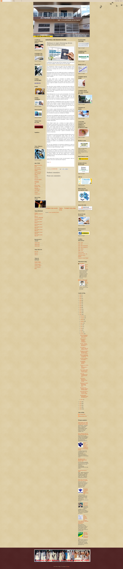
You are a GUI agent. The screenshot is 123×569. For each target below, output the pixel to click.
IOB (35, 183)
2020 (81, 305)
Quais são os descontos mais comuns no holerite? (83, 480)
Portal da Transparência (37, 189)
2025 (81, 296)
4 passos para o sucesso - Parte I (38, 262)
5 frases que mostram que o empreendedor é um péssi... (84, 367)
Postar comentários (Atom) (54, 212)
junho (81, 326)
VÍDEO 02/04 (37, 244)
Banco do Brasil (37, 167)
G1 (50, 162)
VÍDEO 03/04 (37, 246)
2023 (81, 300)
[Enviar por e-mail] (62, 169)
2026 (81, 295)
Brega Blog (82, 263)
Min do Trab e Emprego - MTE (37, 186)
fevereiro (82, 333)
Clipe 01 (36, 253)
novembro (82, 317)
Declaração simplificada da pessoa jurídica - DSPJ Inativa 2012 (85, 491)
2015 (81, 314)
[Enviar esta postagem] (60, 168)
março (81, 331)
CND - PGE (80, 244)
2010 (81, 408)
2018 (81, 309)
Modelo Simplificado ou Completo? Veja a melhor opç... (84, 355)
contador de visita (38, 124)
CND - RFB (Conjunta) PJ (83, 247)
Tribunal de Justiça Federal (83, 258)
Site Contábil (37, 190)
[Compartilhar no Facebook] (66, 169)
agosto (81, 323)
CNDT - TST (80, 250)
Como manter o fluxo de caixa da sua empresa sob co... (84, 370)
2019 (81, 307)
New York (36, 251)
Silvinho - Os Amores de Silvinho (86, 266)
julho (81, 324)
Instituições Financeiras (37, 182)
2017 (81, 311)
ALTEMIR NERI (82, 414)
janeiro (81, 399)
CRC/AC (36, 176)
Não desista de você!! (86, 282)
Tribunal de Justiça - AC (82, 253)
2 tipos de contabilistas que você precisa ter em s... (83, 375)
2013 (81, 403)
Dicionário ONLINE (38, 179)
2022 (81, 302)
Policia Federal (81, 252)
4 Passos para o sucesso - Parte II (38, 265)
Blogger (68, 566)
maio (81, 328)
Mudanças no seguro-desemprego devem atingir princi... (84, 385)
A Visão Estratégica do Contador (84, 359)
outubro (81, 319)
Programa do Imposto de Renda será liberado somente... (84, 352)
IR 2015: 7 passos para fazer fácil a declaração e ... (83, 344)
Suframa (36, 192)
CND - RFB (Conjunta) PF (83, 245)
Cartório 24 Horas (38, 172)
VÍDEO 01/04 (37, 242)
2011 (81, 407)
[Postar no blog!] (63, 169)
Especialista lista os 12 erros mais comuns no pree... (84, 392)
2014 (81, 401)
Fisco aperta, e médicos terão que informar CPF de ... (84, 348)
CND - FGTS (80, 242)
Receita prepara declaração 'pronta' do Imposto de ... (84, 396)
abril (81, 330)
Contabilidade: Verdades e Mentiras (82, 362)
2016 (81, 312)
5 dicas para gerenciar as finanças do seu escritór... (83, 380)
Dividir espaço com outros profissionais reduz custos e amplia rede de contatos (83, 423)
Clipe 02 (36, 254)
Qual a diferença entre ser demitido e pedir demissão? (83, 434)
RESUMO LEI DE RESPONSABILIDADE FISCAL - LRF (82, 460)
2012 (81, 405)
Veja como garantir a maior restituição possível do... (84, 336)
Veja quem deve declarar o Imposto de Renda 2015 (84, 388)
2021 (81, 303)
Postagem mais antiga (70, 208)
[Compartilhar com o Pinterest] (67, 169)
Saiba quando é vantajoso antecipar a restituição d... (83, 340)
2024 (81, 298)
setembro (82, 321)
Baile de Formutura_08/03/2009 (39, 217)
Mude (36, 268)
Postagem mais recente (51, 208)
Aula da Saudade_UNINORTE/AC (39, 214)
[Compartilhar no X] (65, 169)
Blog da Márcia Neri (83, 280)
